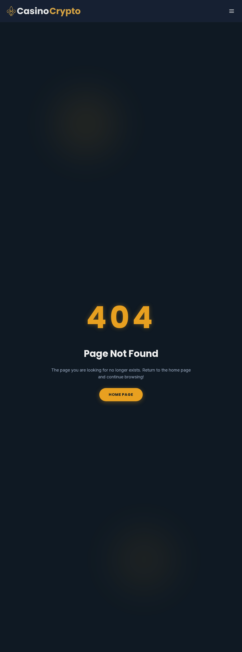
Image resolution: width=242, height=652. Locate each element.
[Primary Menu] (231, 11)
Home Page (121, 394)
